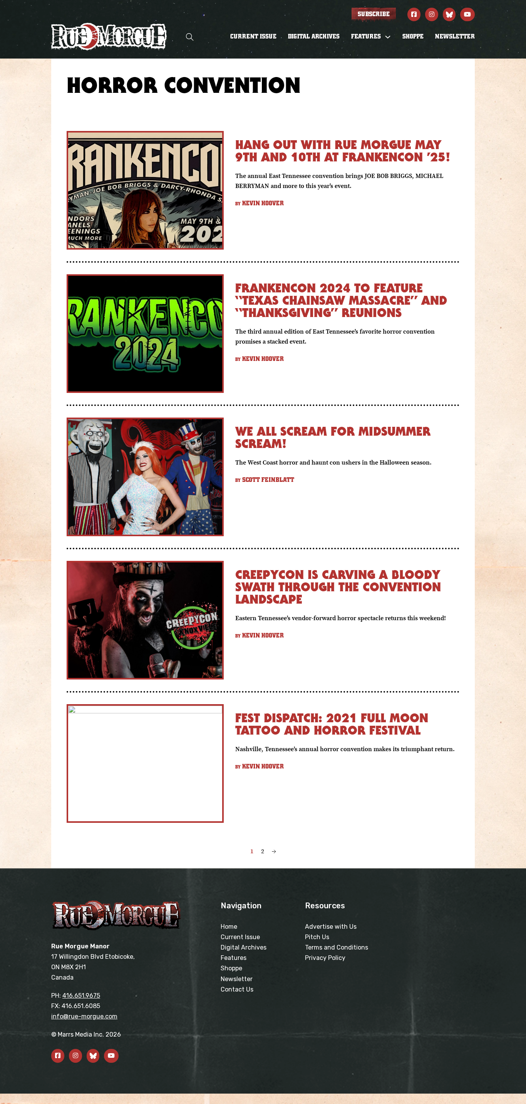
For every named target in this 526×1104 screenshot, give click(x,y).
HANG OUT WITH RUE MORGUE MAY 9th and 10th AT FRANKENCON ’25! (342, 150)
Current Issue (253, 36)
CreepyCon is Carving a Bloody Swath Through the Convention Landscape (338, 587)
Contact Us (237, 989)
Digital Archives (314, 36)
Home (229, 926)
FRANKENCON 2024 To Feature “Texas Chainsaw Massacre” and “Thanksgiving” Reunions (341, 300)
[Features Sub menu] (388, 37)
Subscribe (374, 14)
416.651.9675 (81, 995)
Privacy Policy (325, 957)
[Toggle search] (189, 36)
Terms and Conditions (336, 947)
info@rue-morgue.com (84, 1016)
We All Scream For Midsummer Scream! (333, 437)
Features (233, 957)
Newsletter (455, 36)
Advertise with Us (331, 926)
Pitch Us (317, 937)
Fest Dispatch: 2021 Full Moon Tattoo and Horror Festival (331, 724)
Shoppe (413, 36)
